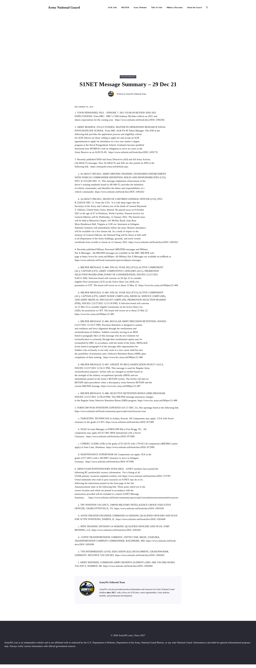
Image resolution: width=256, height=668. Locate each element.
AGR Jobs (112, 7)
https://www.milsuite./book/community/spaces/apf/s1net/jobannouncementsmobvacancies (133, 497)
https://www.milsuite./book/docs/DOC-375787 (146, 476)
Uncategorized (128, 76)
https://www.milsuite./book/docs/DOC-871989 (130, 422)
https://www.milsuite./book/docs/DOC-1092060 (128, 566)
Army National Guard (64, 7)
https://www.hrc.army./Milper (98, 256)
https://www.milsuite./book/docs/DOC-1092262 (119, 191)
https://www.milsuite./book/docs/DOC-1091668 (140, 519)
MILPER (125, 7)
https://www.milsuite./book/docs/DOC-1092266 (139, 119)
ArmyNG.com (126, 635)
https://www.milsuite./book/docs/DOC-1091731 (133, 152)
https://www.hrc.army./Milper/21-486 (123, 357)
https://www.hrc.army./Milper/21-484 (158, 285)
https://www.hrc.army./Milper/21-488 (157, 400)
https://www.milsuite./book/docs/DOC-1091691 (116, 530)
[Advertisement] (128, 35)
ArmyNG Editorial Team (136, 94)
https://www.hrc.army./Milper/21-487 (121, 386)
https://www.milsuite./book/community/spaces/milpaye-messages (108, 260)
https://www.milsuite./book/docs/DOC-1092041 (140, 555)
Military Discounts (175, 7)
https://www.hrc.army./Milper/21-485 (94, 314)
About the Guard (194, 7)
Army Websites (140, 7)
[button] (206, 7)
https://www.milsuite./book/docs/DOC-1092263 (153, 242)
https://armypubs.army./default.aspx (109, 166)
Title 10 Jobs (156, 7)
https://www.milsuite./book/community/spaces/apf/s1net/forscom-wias (110, 411)
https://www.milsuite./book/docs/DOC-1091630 (139, 508)
